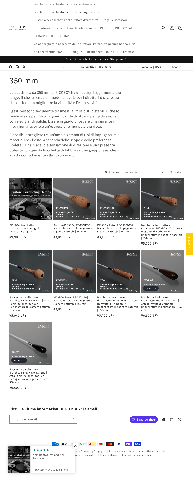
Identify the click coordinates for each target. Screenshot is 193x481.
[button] (64, 4)
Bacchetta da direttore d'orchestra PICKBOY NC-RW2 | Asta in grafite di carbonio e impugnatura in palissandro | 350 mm (161, 304)
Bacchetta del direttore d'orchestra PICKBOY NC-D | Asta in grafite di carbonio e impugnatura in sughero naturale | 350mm (161, 231)
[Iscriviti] (73, 419)
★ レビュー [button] (189, 244)
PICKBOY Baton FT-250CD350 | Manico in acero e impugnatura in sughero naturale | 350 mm (118, 228)
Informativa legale (108, 454)
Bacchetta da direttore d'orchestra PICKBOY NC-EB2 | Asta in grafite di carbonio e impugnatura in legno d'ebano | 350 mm (29, 376)
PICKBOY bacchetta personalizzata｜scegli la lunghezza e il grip (24, 228)
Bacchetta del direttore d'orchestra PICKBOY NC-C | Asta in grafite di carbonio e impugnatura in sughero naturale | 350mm (118, 304)
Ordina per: (112, 172)
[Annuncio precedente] (63, 66)
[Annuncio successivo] (130, 66)
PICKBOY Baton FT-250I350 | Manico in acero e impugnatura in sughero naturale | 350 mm (74, 300)
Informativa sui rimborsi (152, 451)
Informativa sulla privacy (120, 451)
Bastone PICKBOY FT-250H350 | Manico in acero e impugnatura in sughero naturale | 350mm (74, 228)
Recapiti (89, 454)
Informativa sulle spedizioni (137, 454)
